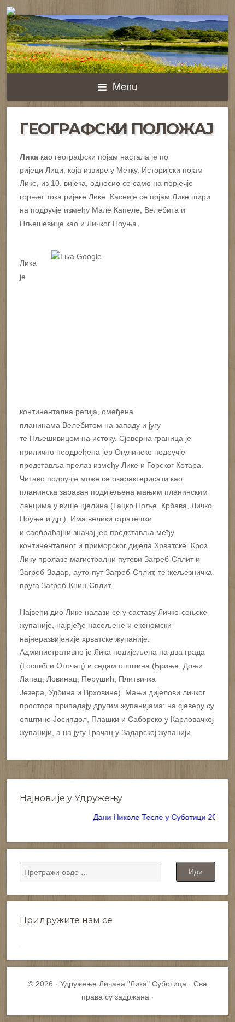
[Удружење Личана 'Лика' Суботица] (117, 11)
